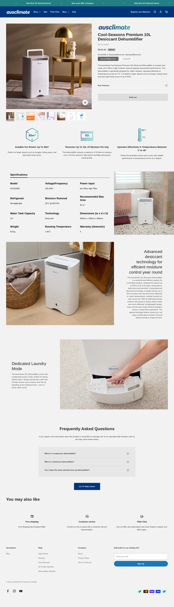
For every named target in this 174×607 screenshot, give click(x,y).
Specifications (19, 174)
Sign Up (140, 564)
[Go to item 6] (61, 116)
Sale (45, 12)
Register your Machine (140, 12)
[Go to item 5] (51, 116)
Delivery (41, 558)
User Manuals (44, 562)
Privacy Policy (83, 558)
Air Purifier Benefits (46, 567)
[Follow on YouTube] (21, 591)
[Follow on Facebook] (8, 591)
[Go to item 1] (10, 116)
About (80, 554)
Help (74, 12)
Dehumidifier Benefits (47, 571)
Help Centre (43, 554)
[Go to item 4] (41, 116)
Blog (64, 12)
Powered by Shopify (30, 582)
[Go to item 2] (20, 116)
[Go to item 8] (81, 116)
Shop (35, 12)
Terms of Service (84, 562)
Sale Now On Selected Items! (29, 3)
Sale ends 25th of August (74, 3)
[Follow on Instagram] (14, 591)
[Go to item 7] (71, 116)
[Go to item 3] (30, 116)
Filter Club (54, 12)
